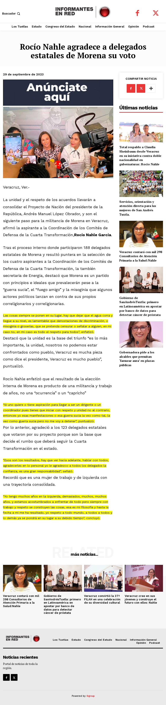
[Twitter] (156, 13)
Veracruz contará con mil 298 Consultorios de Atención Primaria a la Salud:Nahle (140, 256)
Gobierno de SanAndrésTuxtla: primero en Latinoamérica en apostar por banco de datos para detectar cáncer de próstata (140, 306)
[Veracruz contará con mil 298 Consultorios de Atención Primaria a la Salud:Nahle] (141, 234)
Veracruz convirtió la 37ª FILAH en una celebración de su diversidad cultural (102, 599)
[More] (151, 88)
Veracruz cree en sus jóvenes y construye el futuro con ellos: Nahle (141, 599)
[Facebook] (137, 13)
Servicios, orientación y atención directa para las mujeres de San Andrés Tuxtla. (137, 208)
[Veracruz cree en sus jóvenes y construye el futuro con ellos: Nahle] (144, 578)
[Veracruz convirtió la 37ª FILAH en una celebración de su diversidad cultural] (103, 578)
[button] (11, 13)
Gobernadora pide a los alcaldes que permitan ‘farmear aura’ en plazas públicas (137, 358)
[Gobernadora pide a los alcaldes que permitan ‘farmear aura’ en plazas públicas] (141, 334)
